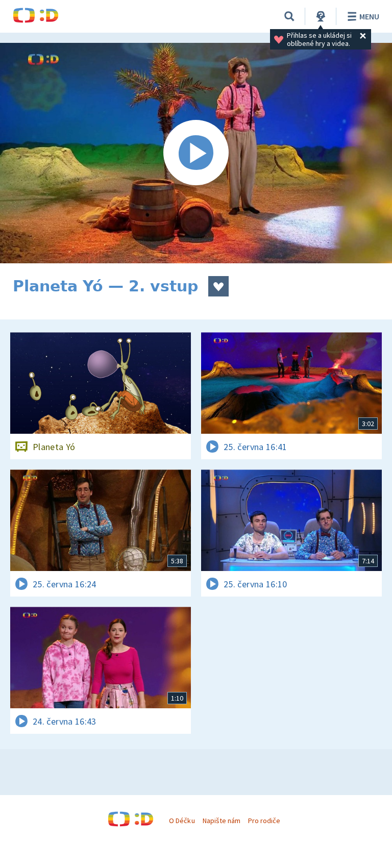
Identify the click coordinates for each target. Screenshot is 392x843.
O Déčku (181, 820)
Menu (369, 16)
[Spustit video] (196, 153)
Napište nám (221, 820)
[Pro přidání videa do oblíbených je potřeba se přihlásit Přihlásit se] (218, 286)
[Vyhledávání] (289, 16)
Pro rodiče (264, 820)
